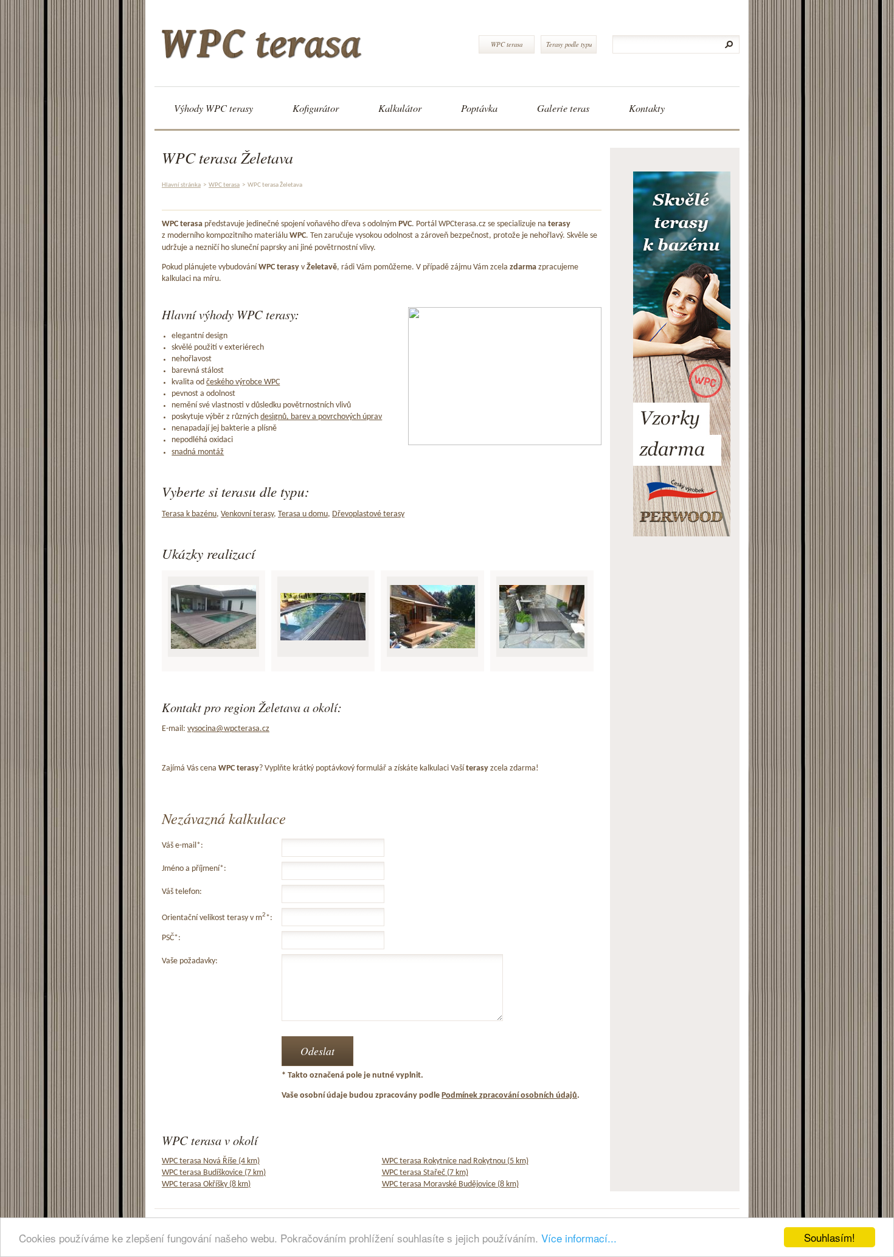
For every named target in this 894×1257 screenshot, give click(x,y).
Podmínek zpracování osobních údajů (509, 1095)
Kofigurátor (316, 108)
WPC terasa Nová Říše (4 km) (211, 1161)
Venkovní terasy (247, 514)
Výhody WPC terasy (213, 108)
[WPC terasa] (312, 39)
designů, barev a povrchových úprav (321, 417)
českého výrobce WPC (243, 382)
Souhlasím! (829, 1237)
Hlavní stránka (181, 185)
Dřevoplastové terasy (368, 514)
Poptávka (479, 108)
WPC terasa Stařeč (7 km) (425, 1173)
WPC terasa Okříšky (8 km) (206, 1184)
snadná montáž (198, 452)
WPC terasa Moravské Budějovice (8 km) (450, 1184)
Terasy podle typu (569, 44)
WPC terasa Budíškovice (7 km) (214, 1173)
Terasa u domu (303, 514)
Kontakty (647, 108)
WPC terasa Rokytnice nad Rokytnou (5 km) (455, 1161)
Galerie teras (563, 108)
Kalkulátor (399, 108)
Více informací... (579, 1237)
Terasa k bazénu (189, 514)
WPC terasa (506, 44)
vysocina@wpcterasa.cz (228, 729)
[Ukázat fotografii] (213, 617)
